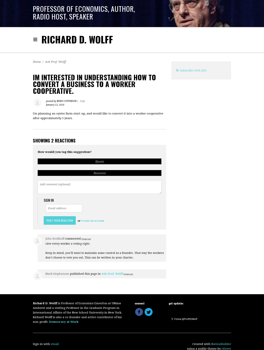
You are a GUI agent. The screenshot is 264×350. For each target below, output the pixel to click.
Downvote (99, 173)
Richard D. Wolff (77, 39)
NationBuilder (221, 344)
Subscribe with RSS (193, 70)
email (55, 344)
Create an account (92, 220)
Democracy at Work (63, 322)
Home (37, 62)
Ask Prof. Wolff (55, 62)
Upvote (99, 161)
